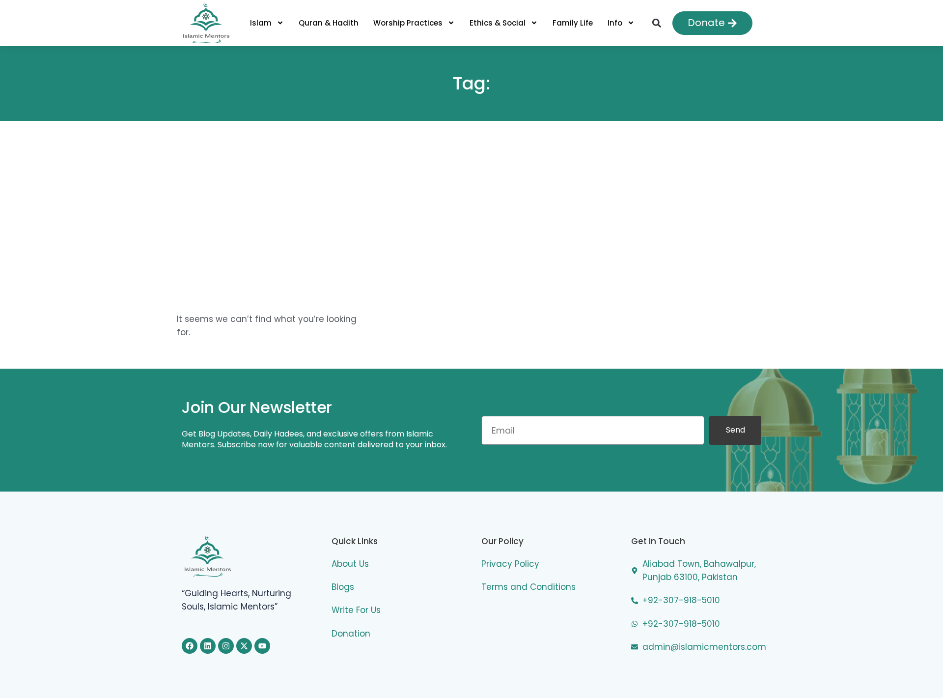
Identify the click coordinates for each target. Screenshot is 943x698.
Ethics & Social (498, 23)
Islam (261, 23)
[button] (656, 23)
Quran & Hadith (329, 23)
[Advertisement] (471, 204)
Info (615, 23)
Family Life (573, 23)
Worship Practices (408, 23)
